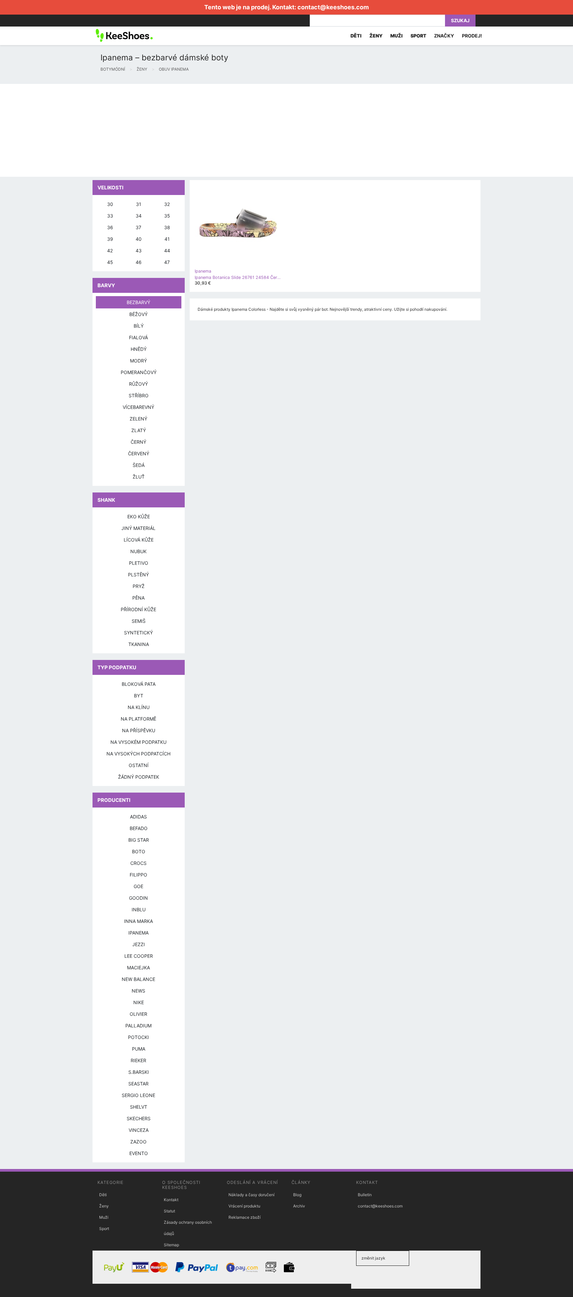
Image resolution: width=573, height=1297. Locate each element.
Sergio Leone (138, 1095)
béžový (138, 314)
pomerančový (139, 372)
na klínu (139, 707)
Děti (103, 1194)
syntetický (138, 632)
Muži (103, 1217)
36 (110, 227)
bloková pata (139, 684)
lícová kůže (139, 540)
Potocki (138, 1037)
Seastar (138, 1083)
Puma (138, 1049)
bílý (139, 326)
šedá (139, 465)
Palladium (138, 1025)
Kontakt (171, 1199)
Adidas (138, 816)
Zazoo (138, 1141)
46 (139, 262)
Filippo (138, 874)
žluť (139, 477)
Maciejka (138, 967)
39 (110, 239)
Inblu (139, 909)
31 (138, 204)
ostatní (139, 765)
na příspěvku (138, 730)
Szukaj (460, 20)
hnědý (139, 349)
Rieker (138, 1060)
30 (110, 204)
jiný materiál (138, 528)
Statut (169, 1210)
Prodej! (472, 35)
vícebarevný (138, 407)
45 (110, 262)
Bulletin (365, 1194)
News (138, 991)
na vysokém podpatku (138, 742)
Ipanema (138, 933)
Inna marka (138, 921)
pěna (138, 598)
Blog (297, 1194)
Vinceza (139, 1130)
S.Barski (138, 1072)
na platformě (138, 719)
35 (167, 216)
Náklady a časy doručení (251, 1194)
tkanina (138, 644)
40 (139, 239)
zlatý (138, 430)
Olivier (138, 1014)
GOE (138, 886)
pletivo (138, 563)
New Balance (138, 979)
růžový (138, 384)
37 (138, 227)
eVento (138, 1153)
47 (167, 262)
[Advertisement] (199, 130)
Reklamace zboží (244, 1217)
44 (167, 250)
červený (138, 453)
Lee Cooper (138, 956)
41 (167, 239)
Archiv (299, 1205)
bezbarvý (138, 302)
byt (138, 695)
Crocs (138, 863)
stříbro (139, 395)
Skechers (139, 1118)
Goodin (138, 898)
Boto (138, 851)
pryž (139, 586)
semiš (139, 621)
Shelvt (138, 1107)
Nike (138, 1002)
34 (139, 216)
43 (139, 250)
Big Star (138, 840)
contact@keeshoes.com (333, 7)
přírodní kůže (138, 609)
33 (110, 216)
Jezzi (138, 944)
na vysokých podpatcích (138, 753)
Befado (139, 828)
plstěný (138, 574)
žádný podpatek (138, 777)
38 (167, 227)
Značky (444, 35)
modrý (138, 360)
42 (110, 250)
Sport (104, 1228)
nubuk (138, 551)
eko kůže (138, 516)
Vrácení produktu (244, 1205)
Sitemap (171, 1244)
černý (138, 442)
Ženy (104, 1205)
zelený (138, 419)
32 (167, 204)
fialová (138, 337)
